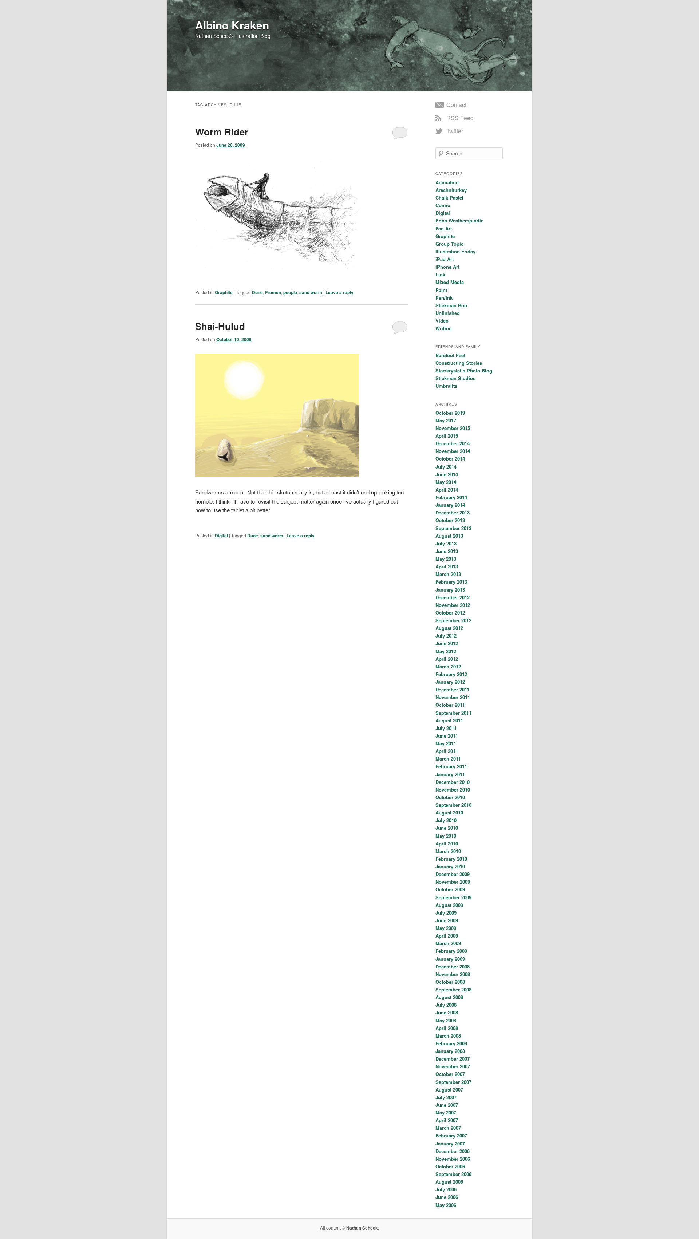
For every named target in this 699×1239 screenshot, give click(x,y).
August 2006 (449, 1181)
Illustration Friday (455, 251)
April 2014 (446, 489)
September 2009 (453, 897)
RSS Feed (460, 118)
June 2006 (446, 1196)
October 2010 (450, 797)
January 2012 (450, 681)
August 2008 (449, 997)
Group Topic (449, 243)
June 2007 (446, 1104)
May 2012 (445, 651)
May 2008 (445, 1020)
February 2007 (451, 1135)
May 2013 (445, 558)
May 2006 (445, 1204)
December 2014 (452, 443)
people (290, 292)
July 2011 (446, 728)
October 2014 (450, 458)
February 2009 (451, 950)
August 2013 (449, 535)
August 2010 (449, 812)
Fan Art (443, 228)
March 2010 (448, 851)
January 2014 (450, 504)
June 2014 (446, 474)
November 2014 (452, 450)
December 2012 (452, 597)
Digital (221, 535)
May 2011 (445, 743)
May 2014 (445, 481)
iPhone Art (447, 266)
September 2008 (453, 989)
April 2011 (446, 750)
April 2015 (446, 435)
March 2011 (448, 758)
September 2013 (453, 528)
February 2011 (451, 766)
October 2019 (450, 412)
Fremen (273, 292)
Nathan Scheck (362, 1227)
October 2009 (450, 889)
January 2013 (450, 589)
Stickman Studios (455, 378)
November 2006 (452, 1158)
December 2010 (452, 781)
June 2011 (446, 735)
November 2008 (452, 974)
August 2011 (449, 720)
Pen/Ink (444, 297)
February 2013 (451, 581)
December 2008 (452, 966)
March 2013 (448, 574)
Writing (443, 328)
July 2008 (446, 1004)
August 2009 (449, 904)
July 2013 (446, 543)
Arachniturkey (451, 189)
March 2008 (448, 1035)
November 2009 (452, 881)
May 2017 (445, 420)
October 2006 (450, 1166)
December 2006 (452, 1151)
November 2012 (452, 604)
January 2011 (450, 774)
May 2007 (445, 1112)
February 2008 (451, 1043)
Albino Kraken (232, 25)
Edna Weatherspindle (459, 220)
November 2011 (452, 697)
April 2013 (446, 566)
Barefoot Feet (450, 355)
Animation (447, 182)
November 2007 (452, 1066)
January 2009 (450, 958)
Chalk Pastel (449, 197)
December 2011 (452, 689)
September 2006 (453, 1174)
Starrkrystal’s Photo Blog (463, 370)
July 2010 (446, 820)
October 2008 (450, 981)
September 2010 (453, 804)
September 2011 (453, 712)
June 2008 (446, 1012)
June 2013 (446, 551)
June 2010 (446, 827)
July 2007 (446, 1097)
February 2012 (451, 674)
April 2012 (446, 658)
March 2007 (448, 1127)
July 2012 (446, 635)
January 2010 (450, 866)
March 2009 (448, 943)
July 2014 (446, 466)
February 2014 (451, 497)
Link (440, 274)
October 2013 (450, 520)
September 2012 (453, 620)
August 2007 (449, 1089)
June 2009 (446, 920)
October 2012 (450, 612)
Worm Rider (221, 131)
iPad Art (444, 259)
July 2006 (446, 1189)
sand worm (310, 292)
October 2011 (450, 704)
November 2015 (452, 428)
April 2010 (446, 843)
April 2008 (446, 1028)
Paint (441, 290)
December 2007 (452, 1058)
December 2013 (452, 512)
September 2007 (453, 1081)
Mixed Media (449, 282)
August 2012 (449, 627)
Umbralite (446, 385)
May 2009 (445, 927)
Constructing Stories (458, 362)
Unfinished (447, 312)
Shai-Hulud (220, 326)
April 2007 (446, 1120)
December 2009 (452, 874)
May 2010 (445, 835)
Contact (456, 104)
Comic (442, 205)
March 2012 (448, 666)
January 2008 (450, 1050)
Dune (257, 292)
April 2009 (446, 935)
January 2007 (450, 1143)
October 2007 (450, 1073)
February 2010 (451, 858)
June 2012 (446, 643)
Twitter (454, 131)
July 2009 (446, 912)
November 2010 (452, 789)
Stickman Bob (451, 305)
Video (442, 320)
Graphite (224, 292)
